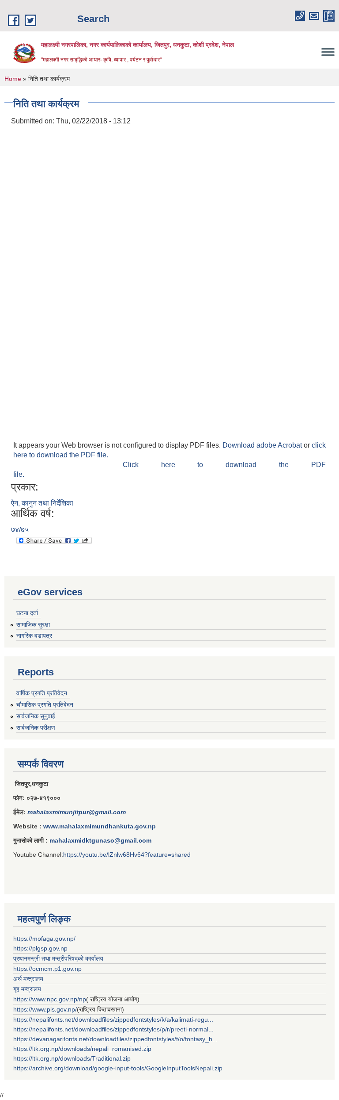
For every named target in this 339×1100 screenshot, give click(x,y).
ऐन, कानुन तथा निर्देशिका (42, 503)
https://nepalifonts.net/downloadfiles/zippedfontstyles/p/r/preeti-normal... (113, 1029)
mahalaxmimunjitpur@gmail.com (76, 812)
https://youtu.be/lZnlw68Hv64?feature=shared (127, 854)
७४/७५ (20, 529)
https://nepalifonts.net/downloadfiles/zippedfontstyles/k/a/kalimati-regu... (113, 1019)
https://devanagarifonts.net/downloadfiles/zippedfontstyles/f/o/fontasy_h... (115, 1039)
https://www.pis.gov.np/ (45, 1009)
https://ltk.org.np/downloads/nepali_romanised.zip (82, 1048)
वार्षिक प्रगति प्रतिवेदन (41, 693)
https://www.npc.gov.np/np (49, 999)
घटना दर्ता (27, 613)
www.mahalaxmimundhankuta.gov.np (99, 826)
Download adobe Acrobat (263, 445)
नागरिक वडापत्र (34, 635)
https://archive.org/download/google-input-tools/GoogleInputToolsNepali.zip (117, 1068)
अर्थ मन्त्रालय (28, 978)
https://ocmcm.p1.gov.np (47, 968)
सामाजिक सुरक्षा (33, 624)
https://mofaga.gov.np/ (44, 938)
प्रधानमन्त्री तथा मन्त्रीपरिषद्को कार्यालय (58, 958)
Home (12, 78)
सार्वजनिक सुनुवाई (35, 716)
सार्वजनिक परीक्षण (35, 727)
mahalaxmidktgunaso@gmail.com (100, 840)
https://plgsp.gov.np (40, 948)
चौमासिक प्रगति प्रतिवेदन (44, 704)
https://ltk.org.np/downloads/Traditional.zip (72, 1058)
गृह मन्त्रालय (27, 989)
